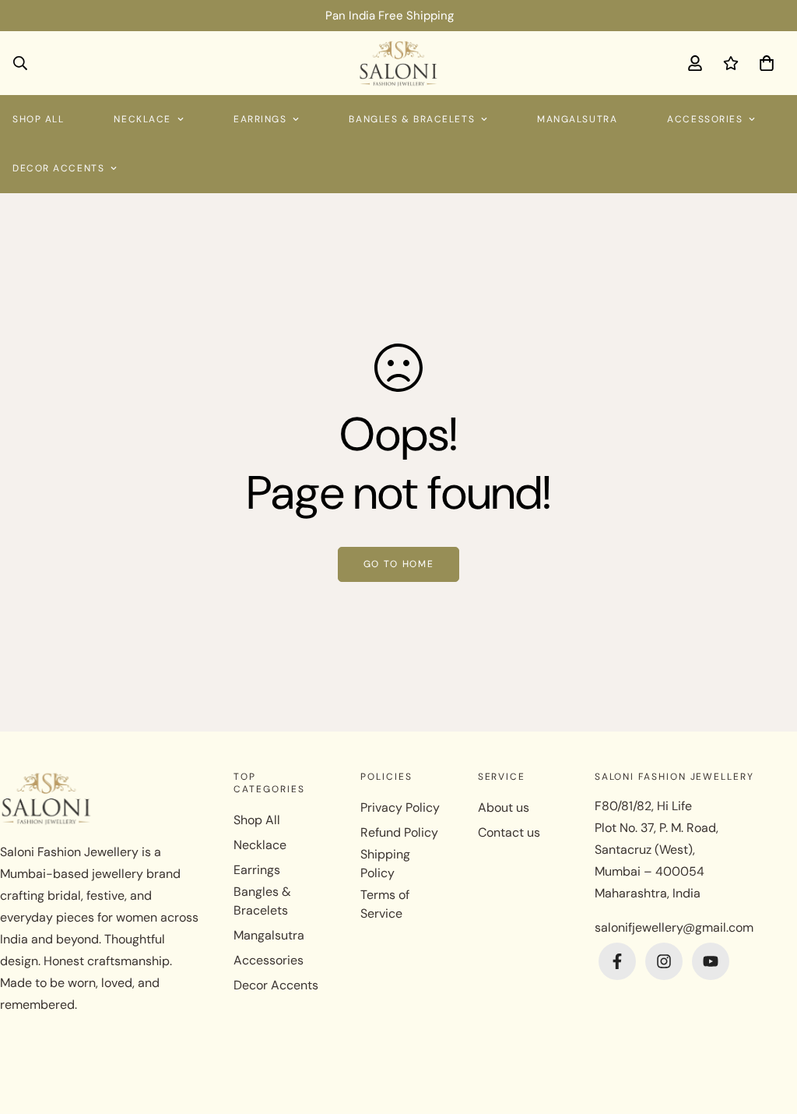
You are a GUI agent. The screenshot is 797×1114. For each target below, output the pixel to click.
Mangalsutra (577, 119)
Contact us (509, 832)
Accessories (705, 119)
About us (503, 807)
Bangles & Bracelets (412, 119)
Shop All (256, 820)
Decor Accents (275, 985)
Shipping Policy (385, 863)
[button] (763, 63)
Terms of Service (384, 904)
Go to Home (398, 564)
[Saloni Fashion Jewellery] (399, 63)
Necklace (142, 119)
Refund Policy (399, 832)
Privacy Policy (400, 807)
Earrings (259, 119)
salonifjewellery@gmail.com (674, 927)
